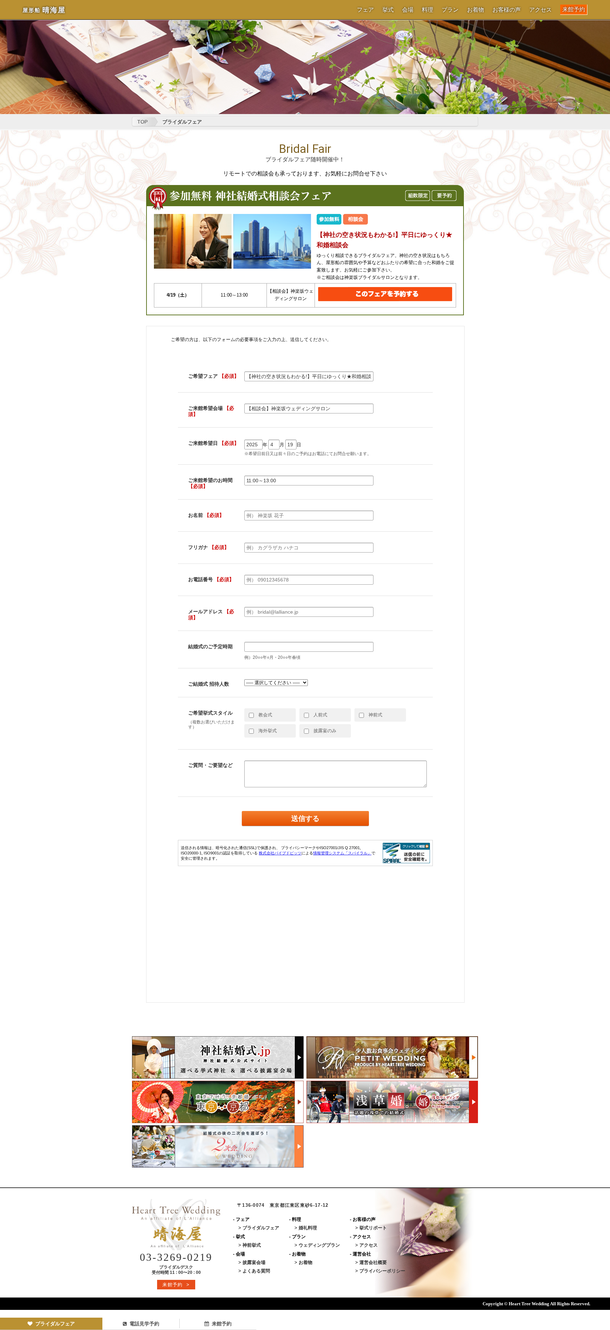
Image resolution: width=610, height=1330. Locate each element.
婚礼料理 (308, 1227)
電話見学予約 (144, 1323)
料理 (427, 10)
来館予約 (573, 9)
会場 (407, 10)
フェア (365, 10)
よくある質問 (256, 1271)
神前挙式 (252, 1245)
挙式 (388, 10)
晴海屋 (44, 9)
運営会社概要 (373, 1262)
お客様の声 (506, 10)
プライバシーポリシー (382, 1271)
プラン (450, 10)
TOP (142, 122)
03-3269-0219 (176, 1257)
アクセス (540, 10)
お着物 (475, 10)
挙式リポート (373, 1227)
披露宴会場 (254, 1262)
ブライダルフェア (55, 1323)
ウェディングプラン (319, 1245)
